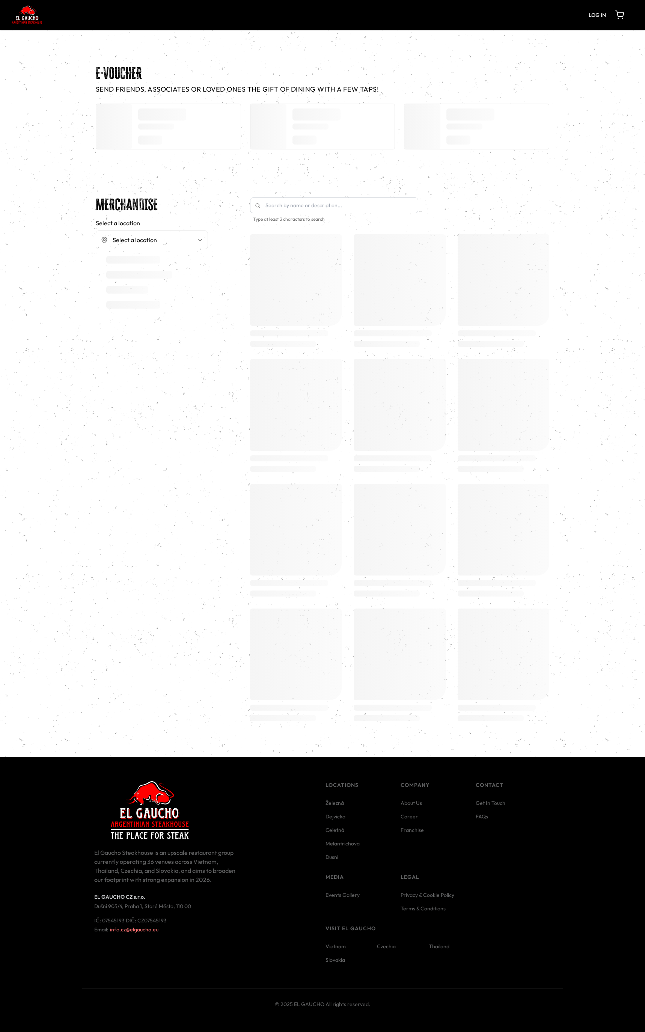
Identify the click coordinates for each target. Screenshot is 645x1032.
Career (409, 816)
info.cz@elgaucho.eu (134, 929)
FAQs (482, 816)
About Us (411, 803)
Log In (597, 15)
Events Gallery (343, 895)
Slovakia (335, 960)
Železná (335, 803)
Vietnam (336, 946)
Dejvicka (335, 816)
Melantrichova (343, 843)
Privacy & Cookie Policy (427, 895)
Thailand (439, 946)
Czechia (386, 946)
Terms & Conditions (423, 908)
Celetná (335, 830)
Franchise (412, 830)
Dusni (332, 857)
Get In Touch (490, 803)
